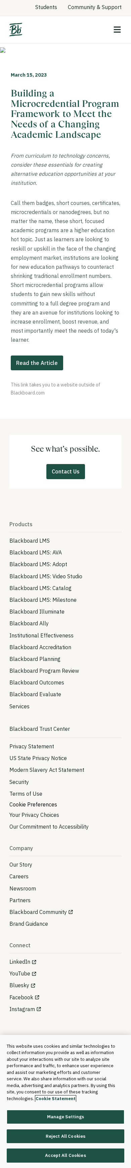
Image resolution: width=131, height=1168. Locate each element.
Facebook (21, 997)
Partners (20, 900)
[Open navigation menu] (117, 29)
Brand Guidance (28, 923)
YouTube (19, 973)
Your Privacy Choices (34, 814)
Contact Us (66, 471)
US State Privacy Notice (38, 758)
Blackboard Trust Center (39, 728)
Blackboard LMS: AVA (35, 552)
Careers (19, 876)
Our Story (20, 864)
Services (19, 706)
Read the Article (37, 363)
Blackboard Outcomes (36, 682)
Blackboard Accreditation (40, 647)
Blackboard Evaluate (35, 694)
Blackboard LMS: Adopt (38, 564)
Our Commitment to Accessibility (49, 826)
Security (19, 782)
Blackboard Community (38, 912)
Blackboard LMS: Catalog (40, 588)
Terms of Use (25, 793)
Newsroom (22, 888)
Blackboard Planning (34, 659)
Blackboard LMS (29, 540)
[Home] (15, 29)
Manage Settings (65, 1117)
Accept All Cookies (65, 1155)
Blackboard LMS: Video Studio (45, 576)
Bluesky (19, 985)
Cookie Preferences (33, 804)
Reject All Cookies (65, 1136)
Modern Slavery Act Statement (46, 769)
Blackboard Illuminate (36, 611)
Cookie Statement (56, 1098)
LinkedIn (19, 961)
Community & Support (95, 7)
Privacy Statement (31, 746)
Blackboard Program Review (44, 670)
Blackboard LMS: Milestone (43, 599)
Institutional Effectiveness (41, 635)
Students (46, 7)
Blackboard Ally (29, 623)
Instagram (22, 1009)
